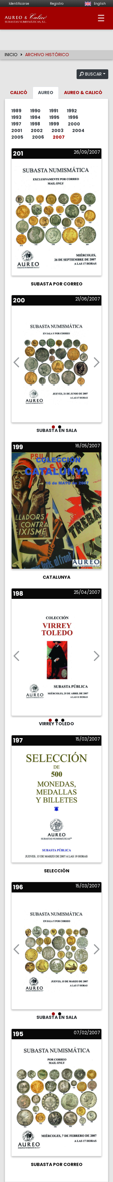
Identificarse (19, 4)
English (99, 4)
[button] (16, 364)
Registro (56, 4)
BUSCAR (93, 74)
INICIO (11, 54)
